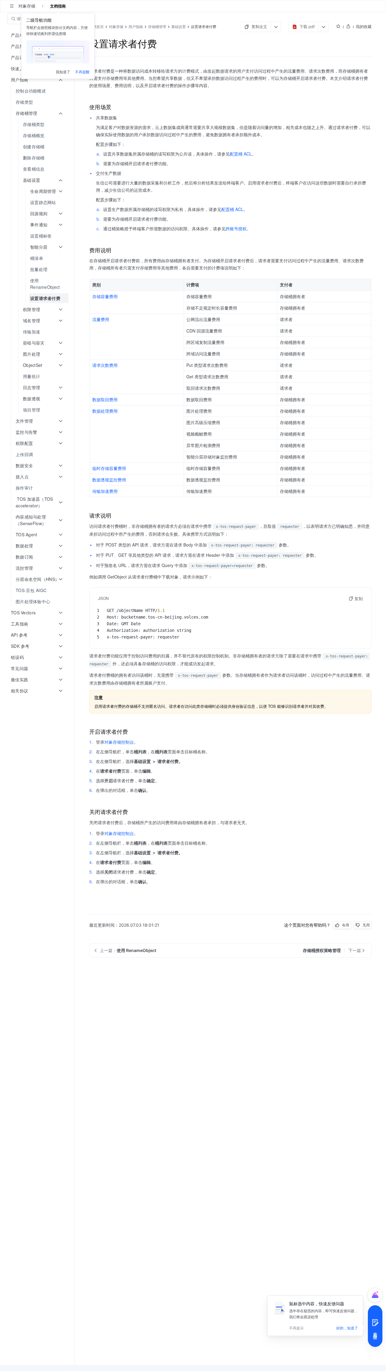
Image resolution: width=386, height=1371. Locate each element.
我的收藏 (364, 26)
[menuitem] (37, 91)
